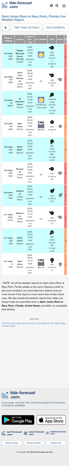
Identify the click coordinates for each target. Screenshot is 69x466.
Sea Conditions (55, 27)
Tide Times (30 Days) (26, 27)
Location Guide (9, 325)
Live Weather (43, 323)
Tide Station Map (57, 323)
